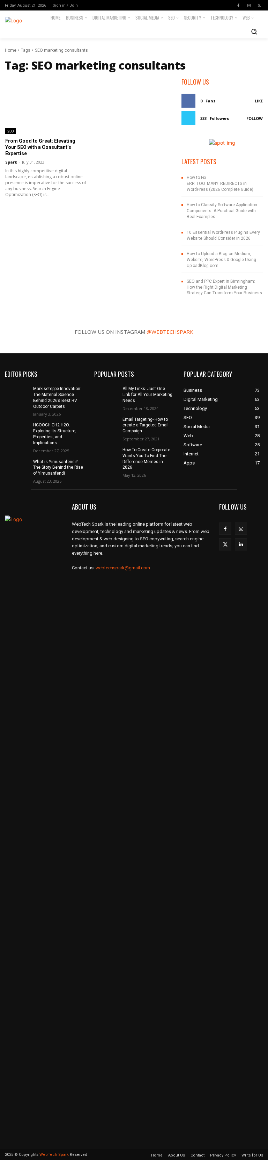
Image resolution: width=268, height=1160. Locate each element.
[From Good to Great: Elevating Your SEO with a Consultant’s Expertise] (46, 105)
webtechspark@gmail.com (123, 567)
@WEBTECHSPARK (170, 331)
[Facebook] (238, 5)
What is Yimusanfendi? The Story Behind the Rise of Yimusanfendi (58, 467)
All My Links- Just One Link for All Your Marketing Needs (147, 394)
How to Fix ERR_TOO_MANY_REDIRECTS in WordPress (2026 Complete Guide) (220, 183)
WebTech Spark (54, 1154)
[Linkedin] (241, 544)
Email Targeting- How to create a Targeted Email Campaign (145, 425)
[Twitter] (259, 5)
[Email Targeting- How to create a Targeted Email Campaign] (106, 425)
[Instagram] (249, 5)
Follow (254, 118)
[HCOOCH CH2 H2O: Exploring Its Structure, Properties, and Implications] (17, 430)
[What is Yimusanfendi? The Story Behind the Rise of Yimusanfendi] (17, 467)
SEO (10, 131)
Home (10, 50)
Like (259, 100)
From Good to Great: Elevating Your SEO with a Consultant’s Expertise (40, 147)
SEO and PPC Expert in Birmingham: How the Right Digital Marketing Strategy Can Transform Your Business (224, 287)
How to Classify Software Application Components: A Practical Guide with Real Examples (222, 210)
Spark (11, 162)
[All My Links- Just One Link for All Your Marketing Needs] (106, 394)
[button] (254, 31)
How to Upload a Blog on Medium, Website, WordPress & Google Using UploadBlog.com (221, 259)
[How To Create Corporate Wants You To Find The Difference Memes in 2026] (106, 455)
